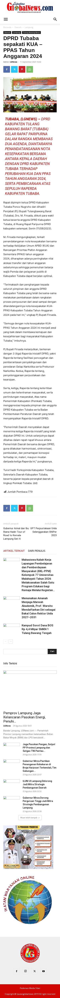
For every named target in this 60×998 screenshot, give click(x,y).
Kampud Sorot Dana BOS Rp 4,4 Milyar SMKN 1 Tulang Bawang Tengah (37, 629)
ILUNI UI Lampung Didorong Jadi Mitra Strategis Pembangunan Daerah (37, 784)
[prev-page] (5, 641)
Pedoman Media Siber (30, 988)
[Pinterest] (22, 69)
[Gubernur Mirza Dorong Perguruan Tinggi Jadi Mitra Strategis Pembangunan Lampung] (11, 802)
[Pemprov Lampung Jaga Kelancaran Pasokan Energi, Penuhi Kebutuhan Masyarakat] (30, 690)
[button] (5, 19)
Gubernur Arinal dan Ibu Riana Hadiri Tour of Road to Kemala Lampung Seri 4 (16, 533)
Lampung (29, 27)
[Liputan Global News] (30, 7)
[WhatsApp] (29, 69)
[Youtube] (43, 971)
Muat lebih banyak (28, 817)
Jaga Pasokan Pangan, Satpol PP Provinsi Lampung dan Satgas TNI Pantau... (39, 747)
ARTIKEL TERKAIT (14, 550)
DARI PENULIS (36, 550)
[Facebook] (6, 69)
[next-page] (11, 641)
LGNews (13, 62)
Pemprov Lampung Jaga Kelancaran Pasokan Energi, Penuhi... (24, 717)
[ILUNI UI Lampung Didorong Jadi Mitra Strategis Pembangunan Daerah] (11, 785)
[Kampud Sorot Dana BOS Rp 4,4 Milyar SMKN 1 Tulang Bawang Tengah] (11, 629)
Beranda (7, 27)
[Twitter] (14, 69)
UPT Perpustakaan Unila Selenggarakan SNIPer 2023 (43, 532)
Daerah (18, 27)
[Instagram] (25, 971)
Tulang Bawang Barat (31, 32)
